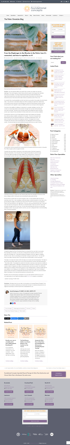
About (30, 426)
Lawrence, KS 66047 (8, 399)
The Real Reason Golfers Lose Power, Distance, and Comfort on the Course (25, 343)
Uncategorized (55, 151)
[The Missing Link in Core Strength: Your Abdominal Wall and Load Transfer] (52, 71)
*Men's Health (55, 142)
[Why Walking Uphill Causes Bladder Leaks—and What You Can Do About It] (52, 116)
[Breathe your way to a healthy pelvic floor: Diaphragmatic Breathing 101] (52, 91)
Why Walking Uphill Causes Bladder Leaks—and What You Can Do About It (59, 116)
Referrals (20, 1)
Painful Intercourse (54, 162)
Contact (42, 426)
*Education (40, 58)
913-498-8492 (29, 388)
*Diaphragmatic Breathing (19, 308)
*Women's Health (55, 149)
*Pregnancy (54, 148)
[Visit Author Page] (7, 292)
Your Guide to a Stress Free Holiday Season (55, 368)
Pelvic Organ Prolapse (55, 171)
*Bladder (53, 136)
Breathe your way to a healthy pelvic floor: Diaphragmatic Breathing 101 (59, 91)
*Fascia (33, 308)
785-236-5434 (9, 401)
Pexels (19, 89)
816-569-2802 (6, 1)
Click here (29, 276)
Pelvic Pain (52, 159)
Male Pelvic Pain (53, 167)
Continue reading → (10, 361)
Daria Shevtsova (12, 89)
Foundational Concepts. (34, 443)
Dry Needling (53, 179)
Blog (39, 426)
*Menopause (54, 143)
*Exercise (28, 308)
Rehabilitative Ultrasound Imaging (57, 184)
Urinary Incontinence (54, 161)
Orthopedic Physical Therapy (56, 182)
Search (63, 62)
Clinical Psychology (54, 178)
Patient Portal (27, 1)
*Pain (53, 145)
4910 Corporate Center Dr (10, 398)
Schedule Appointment (37, 1)
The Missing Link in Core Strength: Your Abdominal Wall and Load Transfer (59, 71)
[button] (7, 318)
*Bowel (53, 137)
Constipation (53, 164)
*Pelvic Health (22, 311)
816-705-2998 (29, 401)
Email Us (13, 1)
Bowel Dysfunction (54, 168)
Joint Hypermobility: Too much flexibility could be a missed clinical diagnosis (21, 368)
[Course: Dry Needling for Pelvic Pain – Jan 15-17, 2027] (52, 126)
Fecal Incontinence (54, 165)
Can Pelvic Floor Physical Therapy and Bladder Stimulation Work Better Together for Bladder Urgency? (57, 78)
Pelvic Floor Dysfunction (55, 157)
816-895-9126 (49, 388)
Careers (35, 426)
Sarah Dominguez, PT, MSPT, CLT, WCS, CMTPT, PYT (25, 58)
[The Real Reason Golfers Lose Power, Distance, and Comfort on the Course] (52, 121)
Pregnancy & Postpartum (55, 170)
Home (27, 426)
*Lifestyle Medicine (56, 140)
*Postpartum (54, 146)
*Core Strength (8, 308)
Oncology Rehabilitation (55, 181)
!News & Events (55, 134)
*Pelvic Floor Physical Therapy (11, 311)
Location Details (8, 391)
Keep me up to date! (58, 36)
